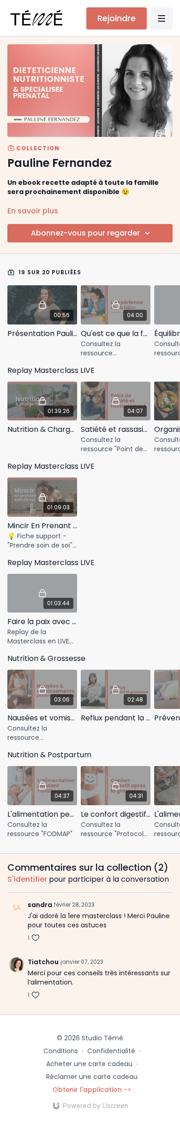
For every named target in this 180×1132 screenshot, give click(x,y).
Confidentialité (111, 1050)
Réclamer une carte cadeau (92, 1076)
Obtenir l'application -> (92, 1089)
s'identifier (27, 879)
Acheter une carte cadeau (89, 1063)
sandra (40, 904)
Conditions (60, 1050)
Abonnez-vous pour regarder (85, 233)
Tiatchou (43, 962)
